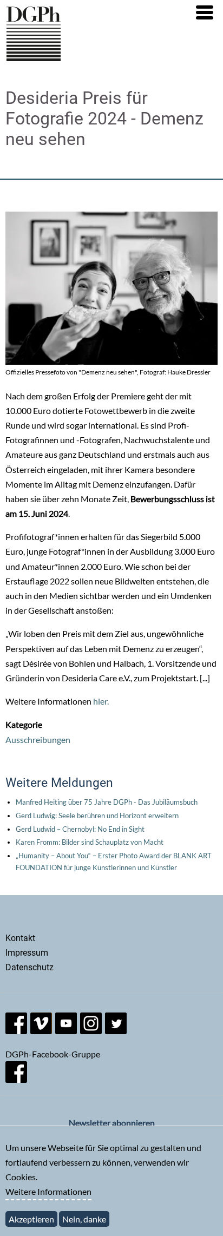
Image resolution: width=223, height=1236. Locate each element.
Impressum (26, 953)
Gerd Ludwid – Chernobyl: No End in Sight (80, 829)
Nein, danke (84, 1219)
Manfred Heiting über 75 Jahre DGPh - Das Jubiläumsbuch (107, 802)
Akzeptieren (31, 1219)
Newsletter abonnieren (112, 1122)
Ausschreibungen (37, 739)
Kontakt (20, 938)
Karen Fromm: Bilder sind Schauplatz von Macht (89, 842)
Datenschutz (29, 967)
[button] (205, 12)
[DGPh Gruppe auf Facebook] (16, 1079)
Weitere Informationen (48, 1191)
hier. (101, 701)
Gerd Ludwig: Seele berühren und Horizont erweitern (97, 815)
